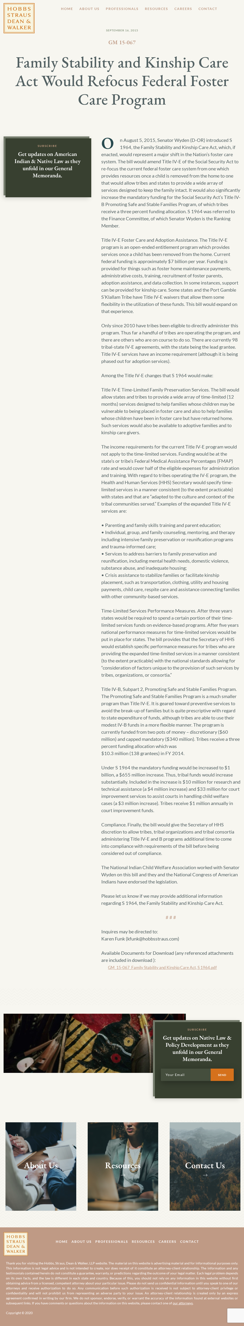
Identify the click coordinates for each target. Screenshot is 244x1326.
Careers (183, 9)
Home (67, 9)
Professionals (122, 9)
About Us (89, 9)
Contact (207, 9)
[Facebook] (228, 1241)
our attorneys (183, 1303)
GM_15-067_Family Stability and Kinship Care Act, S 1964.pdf (162, 967)
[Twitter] (238, 1241)
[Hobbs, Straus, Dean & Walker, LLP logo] (19, 7)
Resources (156, 9)
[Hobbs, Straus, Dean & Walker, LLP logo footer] (16, 1236)
